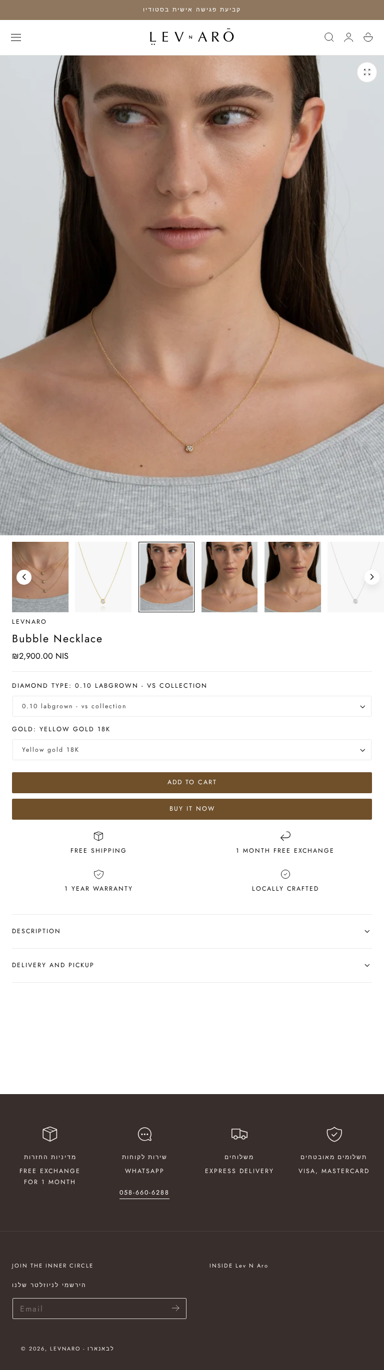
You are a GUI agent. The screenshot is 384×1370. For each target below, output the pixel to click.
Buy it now (192, 808)
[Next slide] (372, 577)
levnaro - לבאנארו (82, 1349)
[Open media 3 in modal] (367, 72)
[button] (16, 37)
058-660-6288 (145, 1192)
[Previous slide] (24, 577)
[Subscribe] (175, 1308)
